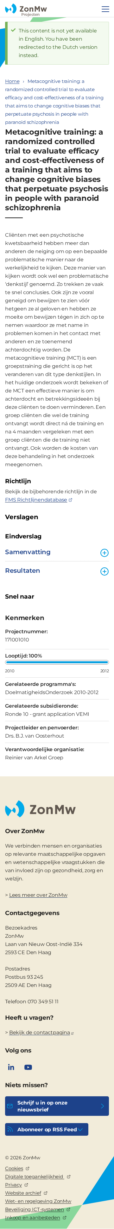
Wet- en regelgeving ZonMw (38, 1201)
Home (12, 81)
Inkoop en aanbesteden (32, 1217)
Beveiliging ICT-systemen (34, 1209)
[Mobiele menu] (105, 9)
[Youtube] (28, 1067)
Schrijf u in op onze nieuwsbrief (42, 1106)
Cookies (14, 1168)
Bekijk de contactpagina (39, 1032)
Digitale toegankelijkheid (34, 1177)
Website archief (23, 1193)
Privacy (13, 1185)
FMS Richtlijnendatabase (36, 500)
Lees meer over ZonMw (38, 895)
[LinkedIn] (11, 1067)
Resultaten (22, 570)
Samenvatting (28, 552)
